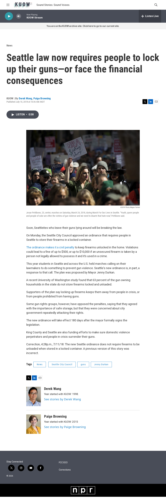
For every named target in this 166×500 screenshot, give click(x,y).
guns (83, 364)
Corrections (65, 470)
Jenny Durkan (101, 364)
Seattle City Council (62, 364)
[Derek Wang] (33, 396)
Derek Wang (25, 98)
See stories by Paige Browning (65, 427)
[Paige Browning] (33, 424)
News (9, 45)
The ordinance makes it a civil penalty (50, 247)
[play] (9, 16)
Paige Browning (42, 98)
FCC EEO (63, 462)
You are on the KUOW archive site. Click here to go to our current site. (83, 26)
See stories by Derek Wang (62, 399)
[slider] (23, 16)
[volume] (18, 16)
